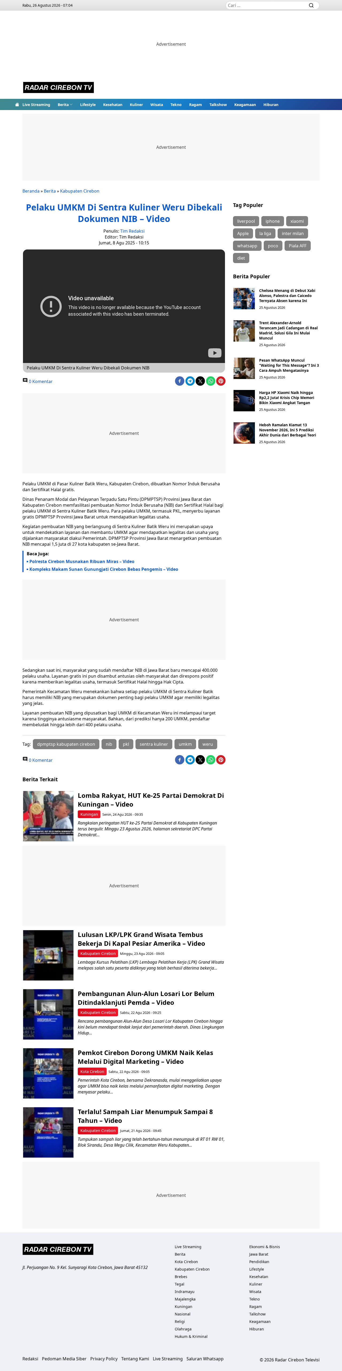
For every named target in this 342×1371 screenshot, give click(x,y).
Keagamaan (245, 104)
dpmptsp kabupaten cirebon (66, 744)
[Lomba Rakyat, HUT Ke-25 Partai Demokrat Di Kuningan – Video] (48, 816)
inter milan (293, 233)
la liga (265, 233)
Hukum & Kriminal (191, 1336)
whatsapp (247, 246)
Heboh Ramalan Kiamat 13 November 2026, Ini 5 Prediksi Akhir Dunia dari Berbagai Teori (287, 430)
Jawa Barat (258, 1254)
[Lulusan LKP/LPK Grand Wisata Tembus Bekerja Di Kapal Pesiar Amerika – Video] (48, 955)
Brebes (181, 1276)
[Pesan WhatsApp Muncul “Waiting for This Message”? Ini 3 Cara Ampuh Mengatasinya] (244, 368)
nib (109, 744)
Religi (180, 1321)
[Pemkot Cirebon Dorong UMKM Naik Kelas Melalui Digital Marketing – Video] (48, 1073)
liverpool (246, 221)
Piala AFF (297, 246)
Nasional (183, 1314)
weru (208, 744)
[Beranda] (17, 104)
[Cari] (311, 5)
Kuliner (136, 104)
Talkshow (218, 104)
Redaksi (30, 1359)
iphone (273, 221)
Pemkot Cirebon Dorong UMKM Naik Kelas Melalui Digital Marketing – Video (145, 1057)
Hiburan (270, 104)
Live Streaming (36, 104)
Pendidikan (259, 1261)
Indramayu (185, 1291)
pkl (126, 744)
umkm (185, 744)
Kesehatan (112, 104)
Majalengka (185, 1299)
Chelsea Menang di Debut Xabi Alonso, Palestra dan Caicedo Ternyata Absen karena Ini (287, 295)
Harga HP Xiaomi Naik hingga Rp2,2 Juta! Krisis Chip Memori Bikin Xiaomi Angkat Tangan (286, 397)
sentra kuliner (154, 744)
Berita (63, 104)
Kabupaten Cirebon (79, 191)
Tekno (176, 104)
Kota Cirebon (92, 1071)
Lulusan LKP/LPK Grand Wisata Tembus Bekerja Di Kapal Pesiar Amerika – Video (141, 939)
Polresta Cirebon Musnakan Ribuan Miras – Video (81, 561)
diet (241, 258)
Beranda (31, 191)
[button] (65, 104)
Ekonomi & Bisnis (264, 1246)
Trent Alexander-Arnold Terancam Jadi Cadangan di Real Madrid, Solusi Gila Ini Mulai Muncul (288, 330)
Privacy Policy (104, 1359)
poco (273, 246)
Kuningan (89, 814)
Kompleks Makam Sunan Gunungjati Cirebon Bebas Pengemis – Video (103, 569)
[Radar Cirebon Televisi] (58, 88)
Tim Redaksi (132, 231)
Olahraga (183, 1328)
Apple (243, 233)
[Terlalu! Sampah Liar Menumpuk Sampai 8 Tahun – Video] (48, 1132)
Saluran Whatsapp (205, 1359)
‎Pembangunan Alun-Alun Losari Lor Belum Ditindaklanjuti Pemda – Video (146, 998)
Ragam (195, 104)
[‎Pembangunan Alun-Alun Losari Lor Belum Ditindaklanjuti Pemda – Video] (48, 1014)
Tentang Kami (135, 1359)
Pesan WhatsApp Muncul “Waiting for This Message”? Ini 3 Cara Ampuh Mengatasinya (289, 365)
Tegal (179, 1284)
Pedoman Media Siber (64, 1359)
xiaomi (297, 221)
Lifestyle (88, 104)
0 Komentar (40, 381)
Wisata (156, 104)
